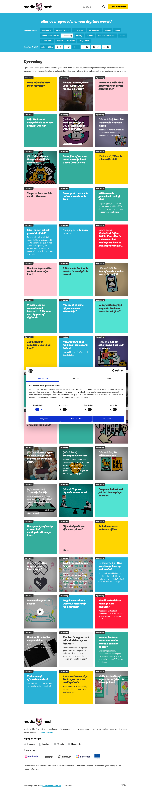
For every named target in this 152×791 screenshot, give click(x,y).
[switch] (63, 409)
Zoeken (87, 6)
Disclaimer (68, 785)
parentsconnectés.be (51, 785)
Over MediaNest (118, 6)
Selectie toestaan (76, 419)
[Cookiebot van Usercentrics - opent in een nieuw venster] (114, 371)
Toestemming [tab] (42, 378)
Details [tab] (76, 378)
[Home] (38, 6)
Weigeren (44, 419)
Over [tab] (109, 378)
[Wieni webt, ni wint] (125, 785)
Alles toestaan (108, 419)
